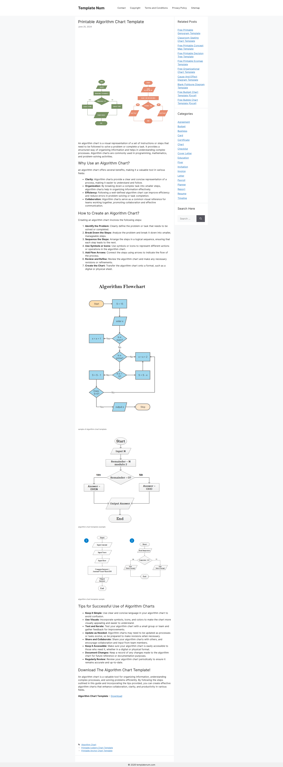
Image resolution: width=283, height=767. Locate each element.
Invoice (182, 171)
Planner (182, 184)
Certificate (184, 139)
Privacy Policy (179, 7)
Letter (181, 175)
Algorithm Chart (88, 744)
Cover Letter (185, 153)
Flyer (180, 162)
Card (180, 135)
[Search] (200, 218)
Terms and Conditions (156, 7)
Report (181, 189)
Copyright (135, 7)
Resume (182, 193)
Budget (182, 126)
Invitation (183, 166)
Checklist (183, 148)
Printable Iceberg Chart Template (97, 748)
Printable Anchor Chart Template (96, 750)
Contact (121, 7)
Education (183, 157)
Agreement (184, 121)
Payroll (181, 180)
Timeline (182, 198)
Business (182, 130)
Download (116, 696)
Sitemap (195, 7)
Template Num (91, 8)
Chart (181, 144)
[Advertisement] (124, 50)
